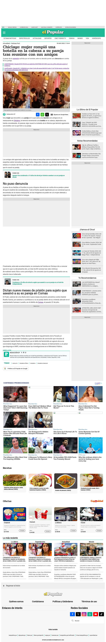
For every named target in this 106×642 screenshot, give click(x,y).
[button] (4, 33)
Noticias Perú (15, 43)
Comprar (22, 530)
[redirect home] (53, 594)
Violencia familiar (42, 363)
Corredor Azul (24, 27)
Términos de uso (89, 601)
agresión (16, 59)
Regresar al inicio (13, 586)
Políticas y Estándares (63, 601)
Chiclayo (17, 121)
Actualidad (37, 38)
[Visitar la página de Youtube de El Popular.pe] (95, 614)
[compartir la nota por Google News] (59, 114)
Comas (40, 302)
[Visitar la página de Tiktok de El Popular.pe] (101, 614)
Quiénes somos (16, 601)
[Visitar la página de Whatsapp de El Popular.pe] (89, 614)
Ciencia (71, 38)
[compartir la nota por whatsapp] (42, 114)
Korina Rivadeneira (70, 27)
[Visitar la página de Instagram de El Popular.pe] (84, 614)
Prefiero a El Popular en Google (17, 368)
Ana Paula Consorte (46, 27)
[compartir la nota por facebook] (38, 114)
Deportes (47, 38)
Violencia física (23, 363)
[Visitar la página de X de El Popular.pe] (78, 614)
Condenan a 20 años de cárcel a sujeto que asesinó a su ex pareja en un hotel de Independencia (37, 283)
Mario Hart (34, 27)
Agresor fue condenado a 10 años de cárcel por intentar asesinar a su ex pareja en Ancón (38, 176)
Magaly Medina (12, 27)
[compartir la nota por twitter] (47, 114)
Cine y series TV (60, 38)
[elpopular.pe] (53, 35)
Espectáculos (24, 38)
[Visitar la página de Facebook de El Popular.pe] (72, 614)
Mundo (80, 38)
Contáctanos (38, 601)
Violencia (33, 363)
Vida (87, 38)
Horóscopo (59, 27)
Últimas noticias (10, 38)
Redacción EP (11, 114)
